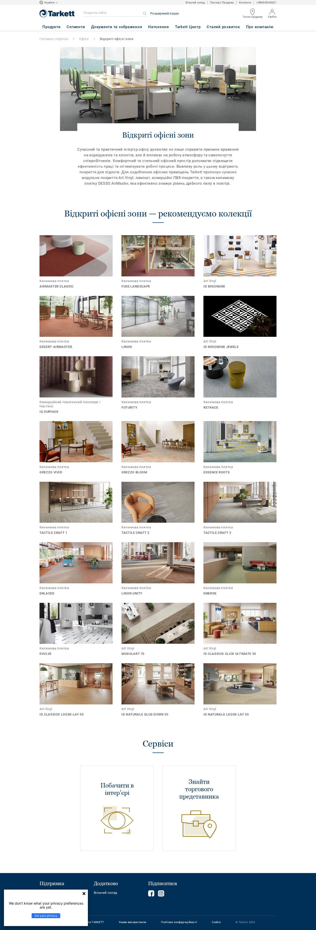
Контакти (245, 2)
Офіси (84, 39)
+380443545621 (266, 2)
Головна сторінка (54, 39)
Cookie (216, 922)
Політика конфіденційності (179, 922)
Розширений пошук (164, 13)
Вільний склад (195, 2)
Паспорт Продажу (222, 2)
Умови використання (132, 922)
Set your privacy (46, 915)
